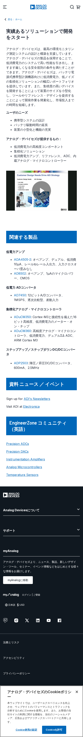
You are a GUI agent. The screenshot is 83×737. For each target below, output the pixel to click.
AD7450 (20, 295)
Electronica (31, 406)
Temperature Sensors (22, 475)
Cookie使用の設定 (26, 729)
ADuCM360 (22, 331)
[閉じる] (77, 692)
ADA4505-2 (22, 259)
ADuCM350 (22, 317)
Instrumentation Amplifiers (25, 459)
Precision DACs (17, 451)
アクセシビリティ (14, 657)
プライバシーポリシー (16, 673)
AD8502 (20, 273)
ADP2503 (21, 363)
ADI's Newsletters (37, 399)
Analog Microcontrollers (24, 467)
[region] (41, 711)
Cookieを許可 (54, 729)
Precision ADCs (17, 444)
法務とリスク (11, 642)
